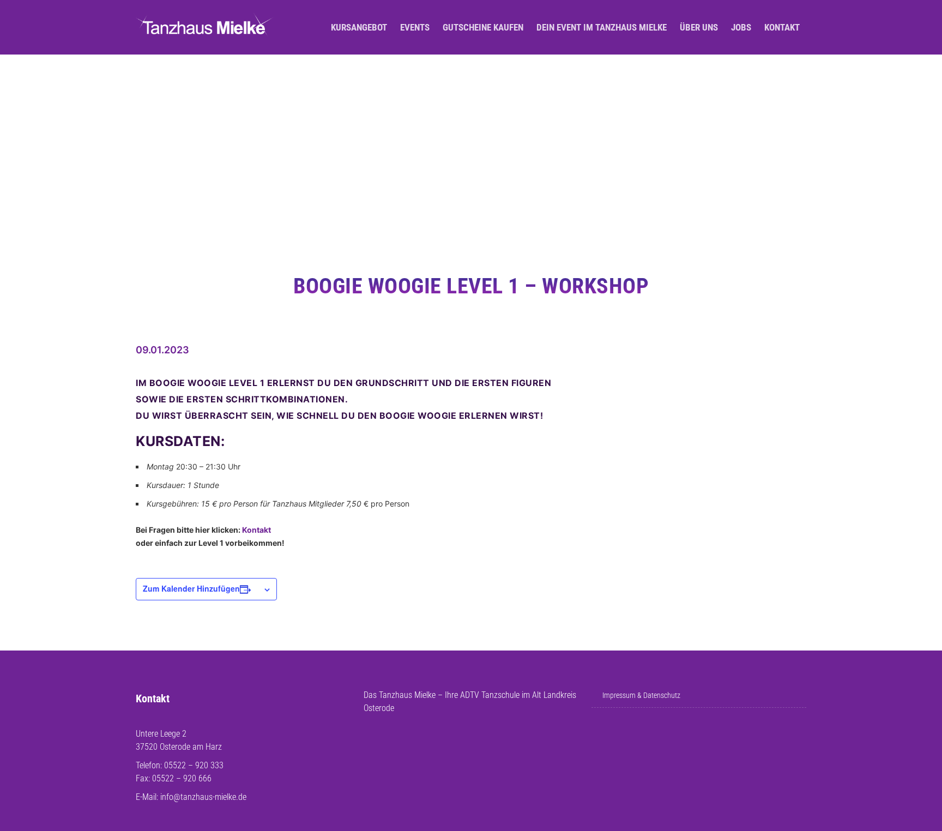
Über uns (699, 27)
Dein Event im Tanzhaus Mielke (601, 27)
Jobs (741, 27)
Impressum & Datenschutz (641, 695)
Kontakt (782, 27)
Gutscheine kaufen (483, 27)
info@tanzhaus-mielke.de (203, 797)
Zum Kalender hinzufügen (191, 588)
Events (415, 27)
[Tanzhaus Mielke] (205, 28)
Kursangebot (359, 27)
